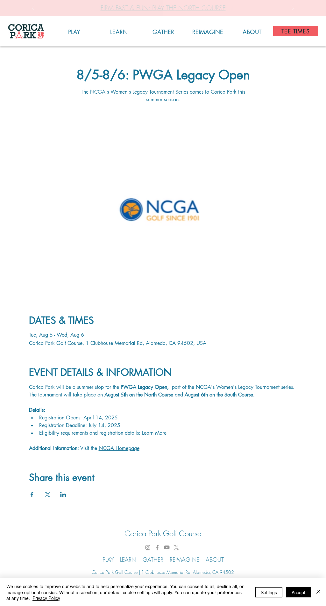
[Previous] (33, 8)
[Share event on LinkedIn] (63, 494)
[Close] (318, 592)
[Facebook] (157, 547)
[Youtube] (167, 547)
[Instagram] (148, 547)
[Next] (293, 8)
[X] (176, 547)
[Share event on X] (48, 494)
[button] (74, 31)
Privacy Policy (46, 598)
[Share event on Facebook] (32, 494)
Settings (269, 592)
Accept (298, 592)
